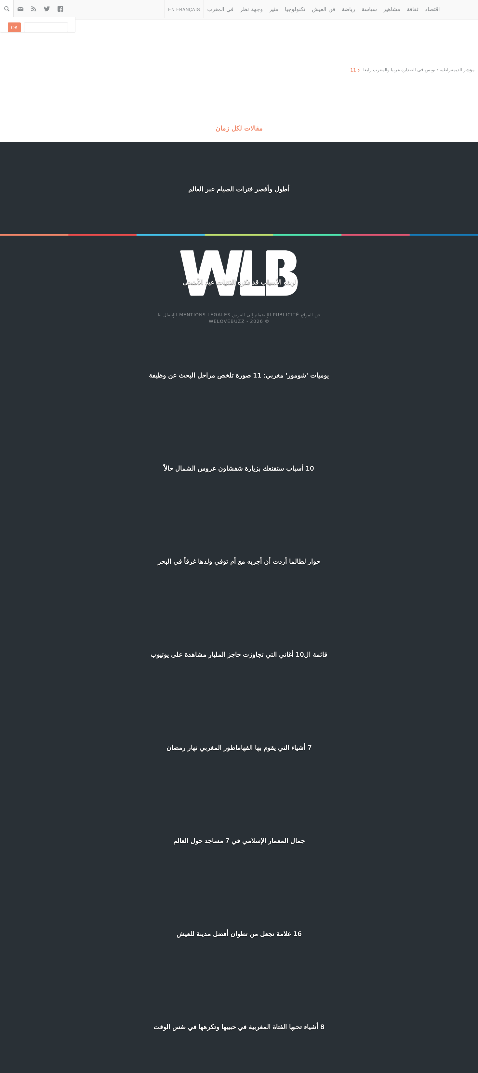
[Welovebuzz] (460, 9)
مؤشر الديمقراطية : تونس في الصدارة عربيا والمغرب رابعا (419, 69)
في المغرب (220, 9)
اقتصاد (432, 9)
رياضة (348, 9)
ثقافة (412, 9)
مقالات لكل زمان (239, 128)
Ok (14, 27)
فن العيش (323, 9)
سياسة (369, 9)
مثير (273, 9)
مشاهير (391, 9)
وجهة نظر (251, 9)
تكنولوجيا (295, 9)
